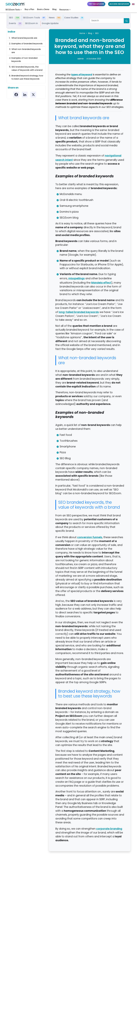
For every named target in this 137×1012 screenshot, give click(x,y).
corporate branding (109, 828)
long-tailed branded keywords (79, 312)
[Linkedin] (25, 95)
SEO (97, 33)
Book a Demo (43, 9)
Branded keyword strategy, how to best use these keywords (27, 77)
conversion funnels (89, 537)
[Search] (126, 20)
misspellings (76, 278)
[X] (33, 95)
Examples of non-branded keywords (24, 60)
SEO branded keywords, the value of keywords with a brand (27, 68)
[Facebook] (16, 95)
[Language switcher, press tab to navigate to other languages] (133, 4)
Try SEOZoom (96, 4)
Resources (64, 10)
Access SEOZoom (119, 4)
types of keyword (81, 75)
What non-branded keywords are (26, 51)
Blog (54, 9)
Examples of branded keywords (27, 43)
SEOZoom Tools (12, 10)
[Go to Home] (16, 4)
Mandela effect (101, 282)
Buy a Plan (29, 9)
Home (82, 33)
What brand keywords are (24, 38)
